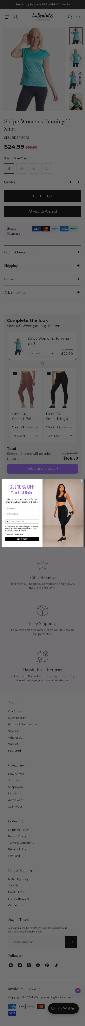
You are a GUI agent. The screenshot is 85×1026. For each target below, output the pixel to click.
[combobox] (8, 521)
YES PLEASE (22, 539)
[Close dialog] (81, 481)
